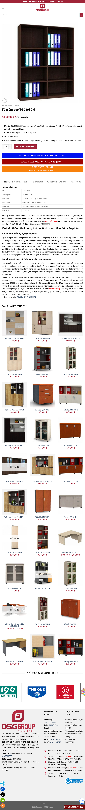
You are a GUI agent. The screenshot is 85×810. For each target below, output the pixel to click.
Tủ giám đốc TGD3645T (14, 481)
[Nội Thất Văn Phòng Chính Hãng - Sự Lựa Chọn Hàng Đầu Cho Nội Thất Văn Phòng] (42, 7)
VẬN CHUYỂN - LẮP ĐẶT (56, 182)
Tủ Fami (16, 105)
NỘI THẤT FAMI (7, 105)
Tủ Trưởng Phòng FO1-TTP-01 (14, 338)
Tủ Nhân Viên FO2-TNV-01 (14, 410)
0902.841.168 (56, 739)
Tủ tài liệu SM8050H (42, 553)
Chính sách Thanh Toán (74, 731)
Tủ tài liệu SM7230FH (42, 517)
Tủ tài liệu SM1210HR (70, 481)
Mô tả (7, 182)
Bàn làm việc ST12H (42, 589)
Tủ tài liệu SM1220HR (70, 446)
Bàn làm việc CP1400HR (70, 553)
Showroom (38, 182)
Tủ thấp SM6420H (14, 589)
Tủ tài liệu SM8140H (42, 338)
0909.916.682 (54, 725)
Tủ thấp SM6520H (70, 624)
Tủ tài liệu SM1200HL (70, 662)
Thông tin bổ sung (20, 182)
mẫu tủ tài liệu (55, 289)
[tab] (7, 182)
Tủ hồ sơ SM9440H (70, 589)
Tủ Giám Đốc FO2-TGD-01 (42, 481)
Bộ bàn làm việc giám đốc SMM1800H (14, 625)
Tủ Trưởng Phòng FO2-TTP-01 (14, 517)
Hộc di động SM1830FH (42, 410)
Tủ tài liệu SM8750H (70, 374)
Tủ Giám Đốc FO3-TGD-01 (70, 338)
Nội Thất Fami (51, 221)
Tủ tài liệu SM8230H (14, 553)
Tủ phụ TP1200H (70, 517)
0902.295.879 (55, 742)
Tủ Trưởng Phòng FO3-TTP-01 (14, 446)
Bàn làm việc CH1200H (14, 662)
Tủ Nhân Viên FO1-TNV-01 (42, 662)
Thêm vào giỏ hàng (25, 146)
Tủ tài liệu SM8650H (42, 624)
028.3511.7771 (7, 756)
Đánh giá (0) (76, 182)
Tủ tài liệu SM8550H (14, 374)
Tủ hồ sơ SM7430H (42, 446)
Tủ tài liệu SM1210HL (70, 410)
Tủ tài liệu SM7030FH (42, 374)
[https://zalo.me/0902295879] (81, 801)
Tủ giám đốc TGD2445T (26, 297)
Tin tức (42, 804)
